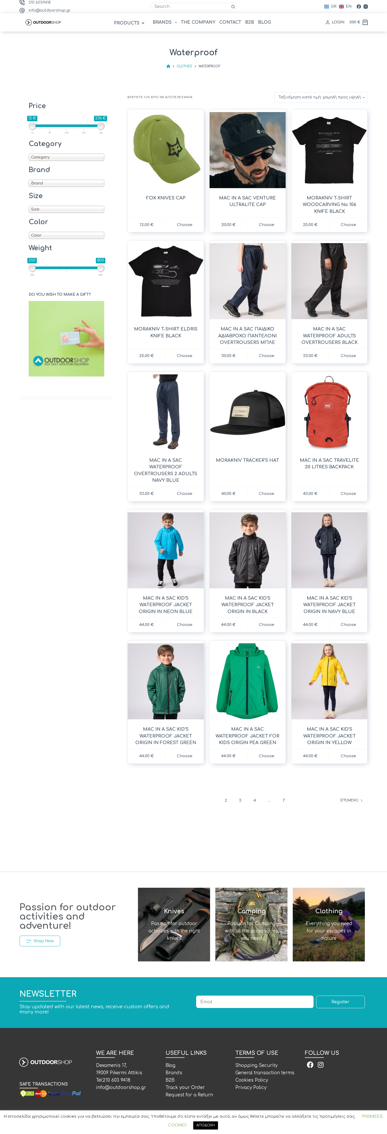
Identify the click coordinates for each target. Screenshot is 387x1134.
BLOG (264, 22)
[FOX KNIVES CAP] (166, 150)
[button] (129, 23)
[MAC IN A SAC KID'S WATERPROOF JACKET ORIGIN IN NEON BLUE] (166, 550)
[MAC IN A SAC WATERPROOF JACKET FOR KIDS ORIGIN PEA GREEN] (248, 681)
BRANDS (162, 22)
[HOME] (168, 66)
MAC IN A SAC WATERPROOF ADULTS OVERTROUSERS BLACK (329, 336)
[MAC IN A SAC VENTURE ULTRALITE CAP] (248, 150)
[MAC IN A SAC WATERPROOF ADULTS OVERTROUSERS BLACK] (329, 281)
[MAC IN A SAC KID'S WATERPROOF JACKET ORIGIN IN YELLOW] (329, 681)
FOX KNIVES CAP (165, 197)
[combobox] (190, 7)
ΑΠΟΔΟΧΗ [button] (205, 1125)
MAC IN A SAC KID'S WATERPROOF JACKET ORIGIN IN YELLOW (329, 736)
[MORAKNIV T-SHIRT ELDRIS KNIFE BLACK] (166, 281)
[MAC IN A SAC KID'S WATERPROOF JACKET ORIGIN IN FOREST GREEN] (166, 681)
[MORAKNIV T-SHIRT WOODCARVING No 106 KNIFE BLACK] (329, 150)
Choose (184, 225)
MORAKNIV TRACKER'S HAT (247, 460)
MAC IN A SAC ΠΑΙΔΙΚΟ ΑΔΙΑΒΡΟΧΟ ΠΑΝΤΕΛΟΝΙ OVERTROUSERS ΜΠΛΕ (247, 336)
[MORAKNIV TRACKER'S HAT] (248, 412)
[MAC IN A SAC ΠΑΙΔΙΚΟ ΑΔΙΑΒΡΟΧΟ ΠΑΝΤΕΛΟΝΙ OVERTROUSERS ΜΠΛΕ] (248, 281)
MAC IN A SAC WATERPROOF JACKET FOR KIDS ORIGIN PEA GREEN (247, 736)
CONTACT (230, 22)
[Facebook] (359, 6)
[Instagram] (366, 6)
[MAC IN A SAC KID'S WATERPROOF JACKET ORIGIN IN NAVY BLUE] (329, 550)
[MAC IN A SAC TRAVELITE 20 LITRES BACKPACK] (329, 412)
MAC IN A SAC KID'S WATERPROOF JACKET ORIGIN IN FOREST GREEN (165, 736)
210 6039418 (40, 2)
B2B (249, 22)
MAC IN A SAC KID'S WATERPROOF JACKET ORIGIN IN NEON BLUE (165, 605)
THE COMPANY (198, 22)
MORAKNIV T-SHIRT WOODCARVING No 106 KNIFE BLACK (329, 204)
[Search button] (233, 6)
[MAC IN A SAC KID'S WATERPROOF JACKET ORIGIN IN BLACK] (248, 550)
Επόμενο (349, 800)
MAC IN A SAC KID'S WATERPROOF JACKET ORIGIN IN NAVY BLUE (329, 605)
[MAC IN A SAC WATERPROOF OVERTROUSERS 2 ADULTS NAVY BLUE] (166, 412)
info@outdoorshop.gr (50, 10)
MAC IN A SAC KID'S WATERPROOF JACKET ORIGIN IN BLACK (247, 605)
